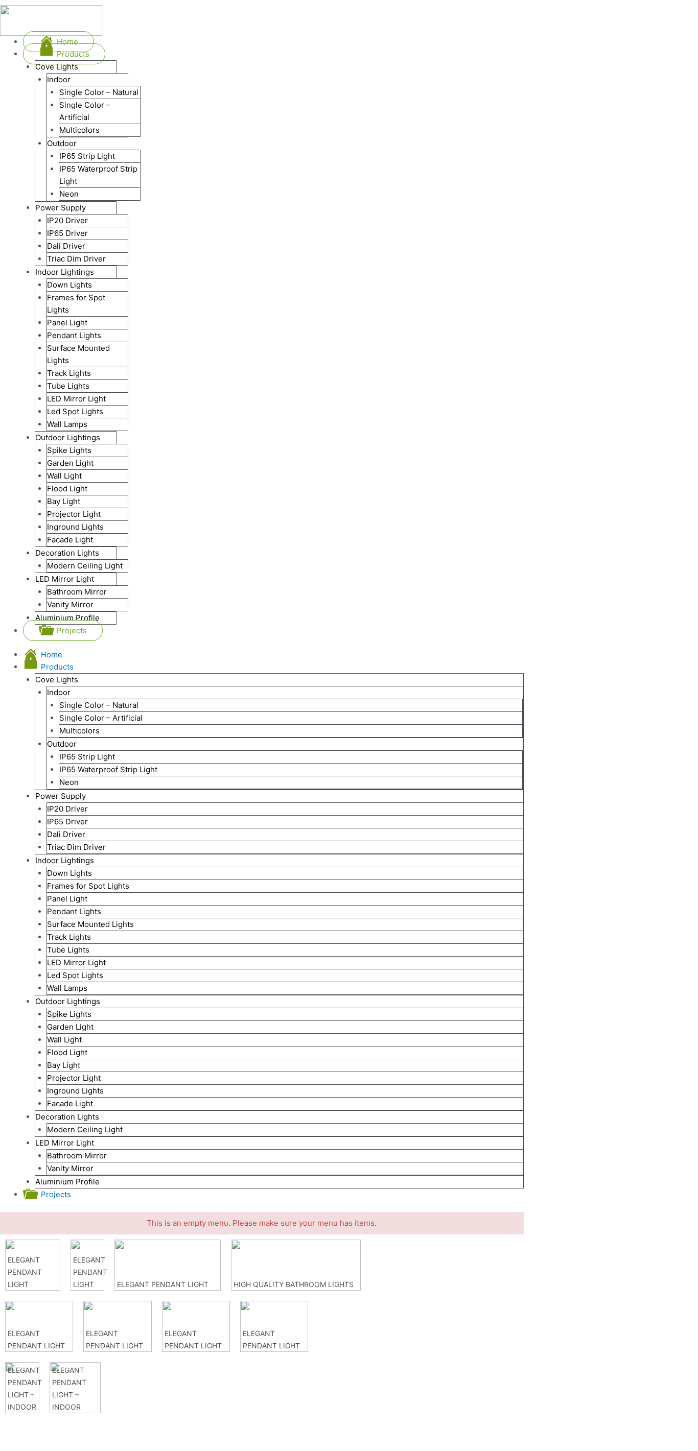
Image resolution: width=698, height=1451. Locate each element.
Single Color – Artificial (101, 718)
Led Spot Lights (75, 975)
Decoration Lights (67, 1117)
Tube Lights (68, 950)
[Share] (48, 1427)
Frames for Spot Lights (88, 886)
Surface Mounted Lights (90, 924)
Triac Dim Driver (76, 847)
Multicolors (79, 730)
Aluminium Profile (67, 1181)
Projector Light (74, 1078)
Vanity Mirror (70, 1168)
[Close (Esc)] (15, 1427)
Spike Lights (69, 1014)
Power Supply (60, 796)
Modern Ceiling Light (85, 1129)
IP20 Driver (67, 809)
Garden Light (70, 1027)
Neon (69, 782)
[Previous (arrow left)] (15, 1443)
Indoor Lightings (64, 860)
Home (51, 654)
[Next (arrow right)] (48, 1443)
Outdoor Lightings (67, 1001)
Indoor (59, 692)
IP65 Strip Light (87, 757)
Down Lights (69, 873)
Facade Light (70, 1103)
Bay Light (63, 1065)
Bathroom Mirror (77, 1155)
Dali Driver (66, 834)
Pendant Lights (74, 911)
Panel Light (67, 898)
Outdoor (62, 744)
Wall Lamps (67, 988)
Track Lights (69, 937)
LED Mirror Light (76, 962)
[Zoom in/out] (113, 1427)
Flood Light (67, 1052)
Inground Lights (75, 1091)
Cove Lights (56, 679)
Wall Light (64, 1039)
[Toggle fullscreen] (80, 1427)
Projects (56, 1194)
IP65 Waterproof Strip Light (108, 769)
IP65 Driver (67, 821)
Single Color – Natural (98, 705)
